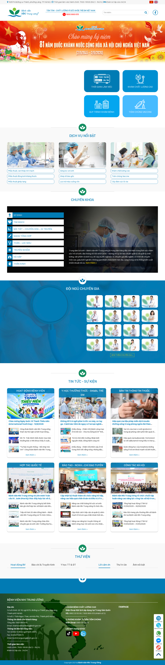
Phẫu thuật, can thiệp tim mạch (21, 171)
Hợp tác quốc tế (31, 465)
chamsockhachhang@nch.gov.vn (27, 625)
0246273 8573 (17, 635)
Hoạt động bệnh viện (30, 390)
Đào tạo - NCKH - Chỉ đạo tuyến (82, 465)
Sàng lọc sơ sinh (67, 171)
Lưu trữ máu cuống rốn (69, 181)
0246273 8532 (16, 632)
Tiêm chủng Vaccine (120, 176)
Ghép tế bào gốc (67, 176)
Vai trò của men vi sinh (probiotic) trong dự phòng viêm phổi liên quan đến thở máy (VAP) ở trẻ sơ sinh (140, 432)
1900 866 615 (21, 622)
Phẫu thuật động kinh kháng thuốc (22, 176)
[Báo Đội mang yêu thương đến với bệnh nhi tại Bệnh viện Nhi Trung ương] (117, 514)
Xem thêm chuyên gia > (122, 355)
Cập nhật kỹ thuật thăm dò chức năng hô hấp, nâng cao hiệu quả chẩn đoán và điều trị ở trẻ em (82, 498)
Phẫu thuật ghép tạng (17, 181)
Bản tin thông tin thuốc (134, 390)
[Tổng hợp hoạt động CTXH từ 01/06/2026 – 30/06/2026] (117, 505)
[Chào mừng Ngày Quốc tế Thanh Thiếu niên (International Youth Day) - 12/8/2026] (30, 403)
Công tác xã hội (134, 465)
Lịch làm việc (159, 621)
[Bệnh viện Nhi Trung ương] (23, 12)
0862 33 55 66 (75, 613)
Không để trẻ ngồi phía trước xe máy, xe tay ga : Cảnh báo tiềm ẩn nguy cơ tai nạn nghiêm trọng (81, 424)
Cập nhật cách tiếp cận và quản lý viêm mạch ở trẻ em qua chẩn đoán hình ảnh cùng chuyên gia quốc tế (88, 515)
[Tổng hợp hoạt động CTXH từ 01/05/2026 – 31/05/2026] (117, 523)
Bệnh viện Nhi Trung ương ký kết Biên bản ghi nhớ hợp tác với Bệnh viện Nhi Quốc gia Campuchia (35, 506)
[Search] (145, 12)
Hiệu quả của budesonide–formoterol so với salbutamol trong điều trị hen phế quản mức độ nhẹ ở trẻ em (140, 441)
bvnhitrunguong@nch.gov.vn (25, 638)
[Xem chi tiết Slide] (82, 42)
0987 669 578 (82, 622)
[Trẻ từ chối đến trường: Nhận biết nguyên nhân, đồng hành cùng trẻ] (65, 440)
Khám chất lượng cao (121, 171)
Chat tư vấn (158, 644)
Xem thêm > (91, 263)
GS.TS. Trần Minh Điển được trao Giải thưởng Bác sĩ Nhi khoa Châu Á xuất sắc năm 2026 (35, 441)
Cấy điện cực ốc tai (120, 181)
